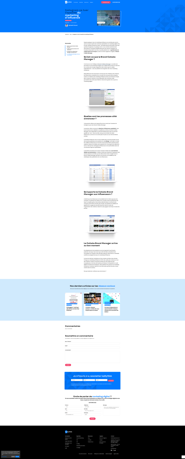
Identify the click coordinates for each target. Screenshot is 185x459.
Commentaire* (68, 350)
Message (105, 405)
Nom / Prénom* (68, 341)
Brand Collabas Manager (104, 64)
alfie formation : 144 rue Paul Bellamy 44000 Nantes (115, 445)
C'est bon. (17, 456)
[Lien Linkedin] (111, 450)
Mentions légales (109, 453)
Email (66, 412)
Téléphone (86, 405)
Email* (66, 345)
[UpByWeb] (68, 2)
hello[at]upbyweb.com (115, 438)
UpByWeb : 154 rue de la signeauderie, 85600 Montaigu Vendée (115, 441)
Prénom (66, 405)
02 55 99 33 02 (116, 2)
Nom (66, 408)
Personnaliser (4, 456)
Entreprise (86, 412)
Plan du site (90, 453)
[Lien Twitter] (115, 450)
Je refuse (13, 456)
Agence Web (116, 453)
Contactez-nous (106, 2)
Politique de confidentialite (99, 453)
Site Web (85, 408)
